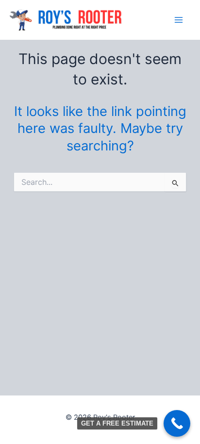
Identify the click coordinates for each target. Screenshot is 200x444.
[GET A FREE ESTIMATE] (177, 423)
